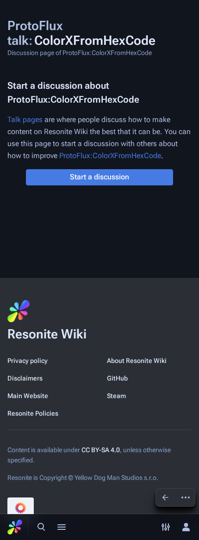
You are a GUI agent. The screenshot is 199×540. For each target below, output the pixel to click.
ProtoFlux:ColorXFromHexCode (110, 155)
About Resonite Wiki (137, 360)
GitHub (117, 378)
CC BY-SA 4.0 (100, 450)
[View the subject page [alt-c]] (165, 497)
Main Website (27, 395)
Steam (116, 395)
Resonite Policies (32, 413)
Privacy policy (27, 360)
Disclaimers (25, 378)
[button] (99, 177)
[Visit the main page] (15, 527)
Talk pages (25, 119)
